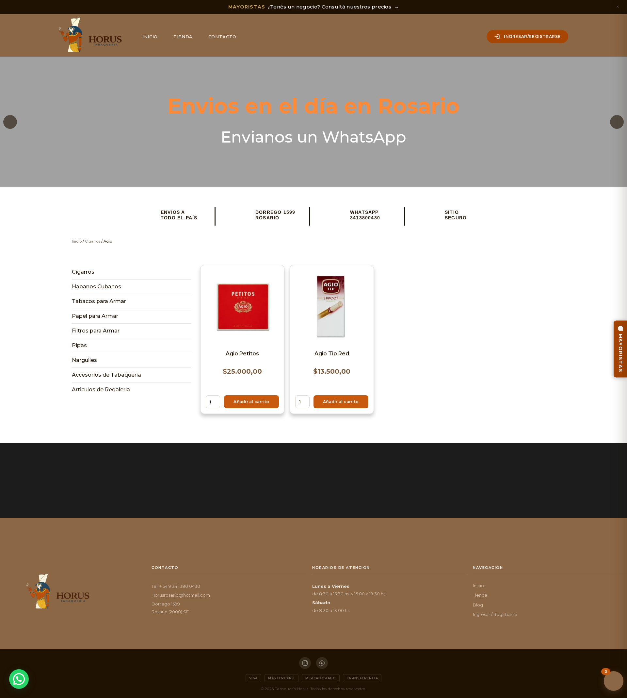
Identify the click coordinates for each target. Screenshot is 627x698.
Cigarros (92, 241)
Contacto (222, 36)
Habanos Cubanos (96, 286)
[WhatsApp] (322, 663)
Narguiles (84, 360)
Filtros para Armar (96, 331)
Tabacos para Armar (99, 301)
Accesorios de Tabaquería (106, 375)
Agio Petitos (242, 353)
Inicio (150, 36)
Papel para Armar (95, 316)
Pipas (79, 345)
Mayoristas (620, 352)
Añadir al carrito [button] (251, 401)
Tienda (183, 36)
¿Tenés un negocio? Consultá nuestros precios (313, 7)
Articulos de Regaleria (101, 389)
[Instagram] (305, 663)
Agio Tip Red (331, 353)
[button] (10, 122)
